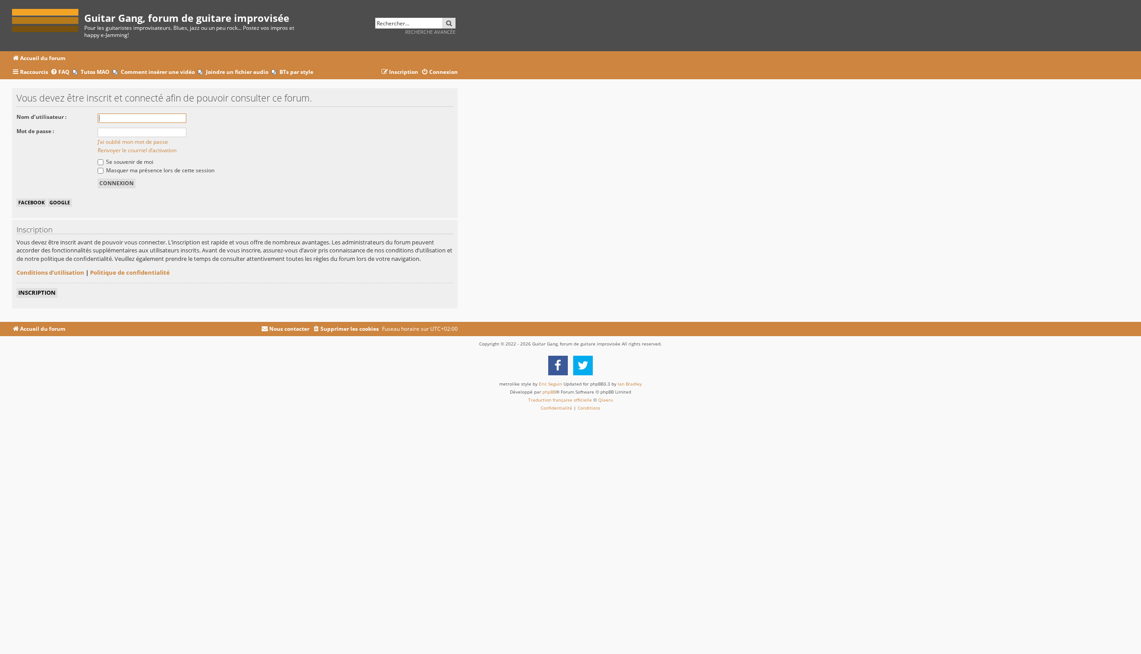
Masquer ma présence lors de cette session (159, 170)
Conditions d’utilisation (50, 272)
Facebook (31, 202)
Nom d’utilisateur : (41, 117)
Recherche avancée (430, 31)
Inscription (37, 292)
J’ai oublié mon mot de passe (133, 141)
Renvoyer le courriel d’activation (137, 150)
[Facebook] (558, 365)
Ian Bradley (630, 384)
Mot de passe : (35, 131)
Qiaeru (605, 400)
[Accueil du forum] (48, 18)
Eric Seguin (550, 384)
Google (59, 202)
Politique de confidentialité (130, 272)
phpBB (549, 392)
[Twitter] (583, 365)
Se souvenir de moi (129, 162)
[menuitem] (60, 72)
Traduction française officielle (560, 400)
